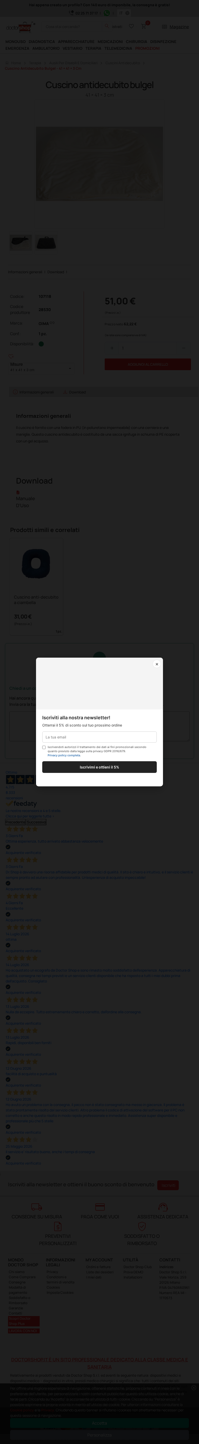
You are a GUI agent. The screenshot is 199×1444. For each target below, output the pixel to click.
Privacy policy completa (64, 755)
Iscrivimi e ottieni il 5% (99, 767)
